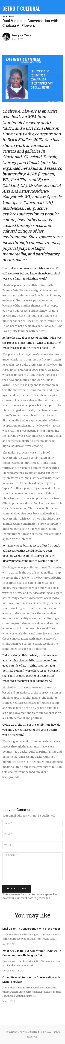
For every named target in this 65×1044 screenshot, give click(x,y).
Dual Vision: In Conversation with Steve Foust (31, 928)
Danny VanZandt (21, 35)
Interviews (8, 16)
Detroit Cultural (21, 8)
